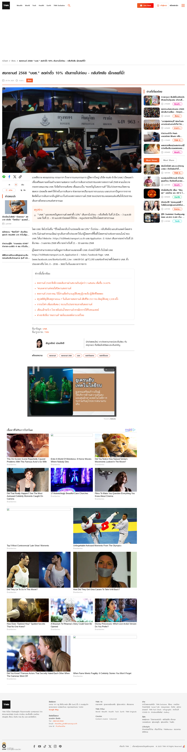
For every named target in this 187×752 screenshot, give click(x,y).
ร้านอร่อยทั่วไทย (147, 729)
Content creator (102, 719)
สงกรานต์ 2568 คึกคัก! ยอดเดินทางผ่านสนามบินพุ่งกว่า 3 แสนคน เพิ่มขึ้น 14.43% (73, 283)
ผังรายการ (130, 704)
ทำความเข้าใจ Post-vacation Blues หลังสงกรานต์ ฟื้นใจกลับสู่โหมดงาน (172, 135)
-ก (9, 184)
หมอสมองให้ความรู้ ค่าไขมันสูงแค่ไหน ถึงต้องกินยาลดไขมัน (172, 179)
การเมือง (176, 704)
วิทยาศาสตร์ (146, 707)
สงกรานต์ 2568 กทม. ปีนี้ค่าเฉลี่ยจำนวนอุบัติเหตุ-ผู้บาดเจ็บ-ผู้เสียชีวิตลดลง (70, 293)
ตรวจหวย (177, 729)
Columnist (113, 719)
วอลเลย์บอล (146, 722)
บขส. (45, 328)
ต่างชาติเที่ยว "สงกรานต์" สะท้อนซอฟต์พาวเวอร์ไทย (60, 315)
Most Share (168, 160)
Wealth (104, 711)
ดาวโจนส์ (176, 709)
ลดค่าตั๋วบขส (104, 355)
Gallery (166, 712)
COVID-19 (146, 712)
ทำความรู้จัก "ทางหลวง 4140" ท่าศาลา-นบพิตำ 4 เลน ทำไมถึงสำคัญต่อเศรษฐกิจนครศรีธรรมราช (15, 245)
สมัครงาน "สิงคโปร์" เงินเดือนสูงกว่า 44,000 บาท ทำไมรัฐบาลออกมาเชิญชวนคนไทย (15, 233)
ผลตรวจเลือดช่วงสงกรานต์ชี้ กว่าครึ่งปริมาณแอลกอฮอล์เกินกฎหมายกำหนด (172, 147)
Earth (177, 197)
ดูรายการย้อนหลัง (110, 704)
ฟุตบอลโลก (164, 722)
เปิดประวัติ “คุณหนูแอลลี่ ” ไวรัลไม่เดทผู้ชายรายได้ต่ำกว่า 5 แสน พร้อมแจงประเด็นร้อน (173, 203)
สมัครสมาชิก (174, 5)
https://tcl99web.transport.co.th (69, 238)
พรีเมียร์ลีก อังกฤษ (169, 719)
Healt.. (177, 104)
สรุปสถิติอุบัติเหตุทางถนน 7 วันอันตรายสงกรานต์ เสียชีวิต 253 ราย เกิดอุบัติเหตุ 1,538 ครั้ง (77, 299)
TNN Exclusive (161, 704)
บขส (78, 355)
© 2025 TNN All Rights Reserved (169, 746)
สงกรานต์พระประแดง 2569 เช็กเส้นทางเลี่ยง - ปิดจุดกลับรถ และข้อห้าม (173, 111)
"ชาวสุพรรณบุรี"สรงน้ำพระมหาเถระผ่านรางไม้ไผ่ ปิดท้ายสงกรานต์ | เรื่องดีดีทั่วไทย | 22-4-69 (172, 123)
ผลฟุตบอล (145, 719)
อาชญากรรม (165, 707)
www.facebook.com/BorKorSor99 (49, 259)
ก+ (22, 185)
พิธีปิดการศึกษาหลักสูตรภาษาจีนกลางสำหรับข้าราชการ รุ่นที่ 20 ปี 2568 (16, 256)
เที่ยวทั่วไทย (158, 729)
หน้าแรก (5, 60)
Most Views (151, 160)
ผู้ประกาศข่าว (121, 704)
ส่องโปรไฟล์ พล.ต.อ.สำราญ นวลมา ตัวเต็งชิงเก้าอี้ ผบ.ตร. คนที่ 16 (172, 167)
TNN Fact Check (155, 709)
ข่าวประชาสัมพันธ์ (156, 712)
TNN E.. (177, 140)
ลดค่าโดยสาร (89, 355)
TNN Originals (131, 711)
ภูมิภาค (179, 707)
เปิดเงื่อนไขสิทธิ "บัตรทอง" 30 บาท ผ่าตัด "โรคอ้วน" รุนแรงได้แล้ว (15, 218)
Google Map (53, 709)
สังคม (13, 60)
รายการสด (99, 704)
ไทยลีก (172, 722)
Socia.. (177, 209)
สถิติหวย (145, 732)
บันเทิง (173, 707)
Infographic (167, 709)
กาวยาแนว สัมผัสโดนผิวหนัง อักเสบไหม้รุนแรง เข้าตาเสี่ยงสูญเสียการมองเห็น (172, 99)
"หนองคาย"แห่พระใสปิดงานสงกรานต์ (54, 288)
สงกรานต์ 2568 (66, 355)
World (98, 711)
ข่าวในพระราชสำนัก (148, 704)
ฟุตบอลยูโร (155, 722)
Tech (177, 221)
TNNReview (168, 729)
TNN (46, 332)
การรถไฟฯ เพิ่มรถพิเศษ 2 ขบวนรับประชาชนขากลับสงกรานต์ (64, 304)
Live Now (147, 5)
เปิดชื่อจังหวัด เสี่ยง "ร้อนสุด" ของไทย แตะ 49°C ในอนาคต (172, 191)
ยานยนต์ (145, 709)
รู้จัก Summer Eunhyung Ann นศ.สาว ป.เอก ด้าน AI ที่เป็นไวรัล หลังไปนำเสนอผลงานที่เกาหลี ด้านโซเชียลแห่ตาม (173, 215)
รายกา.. (177, 128)
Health (111, 711)
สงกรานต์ (52, 355)
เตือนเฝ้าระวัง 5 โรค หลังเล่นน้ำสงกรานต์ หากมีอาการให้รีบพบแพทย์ (68, 309)
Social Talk (155, 707)
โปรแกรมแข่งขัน (156, 719)
